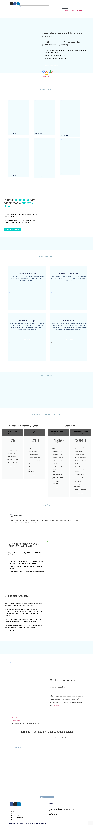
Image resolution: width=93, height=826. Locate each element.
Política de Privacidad (57, 705)
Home (64, 7)
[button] (47, 73)
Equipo (72, 10)
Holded (66, 10)
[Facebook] (15, 3)
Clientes (71, 7)
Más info (12, 466)
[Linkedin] (18, 3)
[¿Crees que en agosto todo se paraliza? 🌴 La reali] (37, 767)
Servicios (79, 7)
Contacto (79, 10)
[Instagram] (11, 3)
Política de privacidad (16, 817)
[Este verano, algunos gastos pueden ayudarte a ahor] (17, 773)
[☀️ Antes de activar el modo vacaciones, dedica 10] (75, 767)
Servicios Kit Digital (16, 815)
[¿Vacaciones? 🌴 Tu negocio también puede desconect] (56, 769)
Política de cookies (15, 819)
